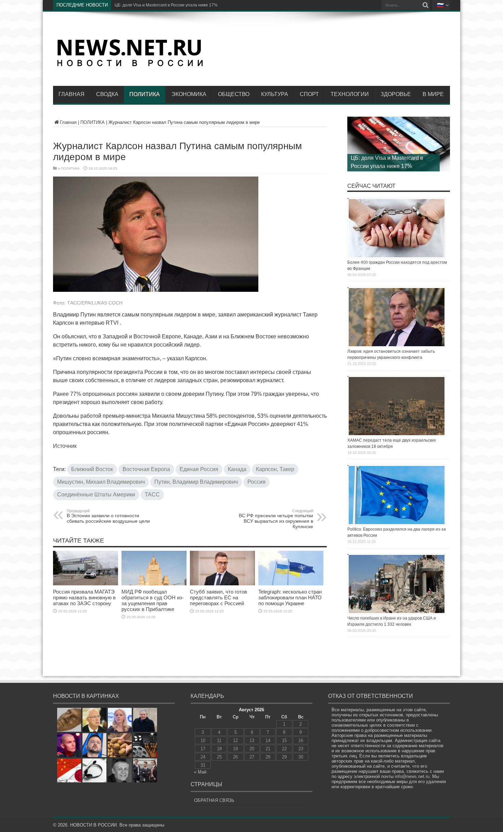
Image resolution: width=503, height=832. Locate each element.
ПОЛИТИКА (144, 94)
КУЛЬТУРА (274, 94)
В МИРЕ (433, 94)
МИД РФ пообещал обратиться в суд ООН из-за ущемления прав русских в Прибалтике (152, 600)
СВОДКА (107, 94)
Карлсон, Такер (275, 469)
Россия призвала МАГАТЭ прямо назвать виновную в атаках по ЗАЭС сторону (84, 597)
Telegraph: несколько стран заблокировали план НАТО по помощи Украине (290, 597)
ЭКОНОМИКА (188, 94)
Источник (65, 446)
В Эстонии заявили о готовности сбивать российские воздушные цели (108, 516)
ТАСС (152, 494)
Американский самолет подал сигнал (151, 5)
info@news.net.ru (412, 776)
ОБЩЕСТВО (233, 94)
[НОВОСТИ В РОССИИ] (130, 65)
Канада (237, 469)
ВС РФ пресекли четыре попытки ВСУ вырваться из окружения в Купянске (276, 519)
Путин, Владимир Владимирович (196, 482)
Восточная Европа (146, 469)
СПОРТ (309, 94)
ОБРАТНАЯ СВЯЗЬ (214, 800)
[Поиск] (425, 5)
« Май (200, 772)
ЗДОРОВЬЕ (396, 94)
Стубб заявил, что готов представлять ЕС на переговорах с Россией (218, 597)
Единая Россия (199, 469)
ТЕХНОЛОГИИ (350, 94)
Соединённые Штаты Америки (96, 494)
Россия (256, 482)
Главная (72, 94)
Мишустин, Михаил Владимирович (101, 482)
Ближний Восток (92, 469)
